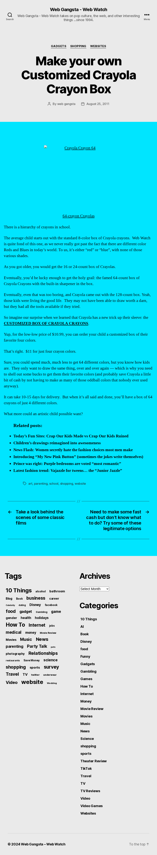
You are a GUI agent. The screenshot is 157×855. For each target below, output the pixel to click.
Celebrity (10, 605)
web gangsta (66, 104)
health (26, 618)
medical (13, 632)
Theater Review (93, 761)
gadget (26, 611)
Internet (37, 625)
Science (87, 739)
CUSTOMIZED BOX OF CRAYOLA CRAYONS (46, 323)
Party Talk (37, 646)
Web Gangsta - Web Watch (78, 9)
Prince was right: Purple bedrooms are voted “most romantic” (67, 463)
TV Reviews (90, 791)
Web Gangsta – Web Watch (43, 844)
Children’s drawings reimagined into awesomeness (57, 443)
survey (51, 667)
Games (86, 679)
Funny (85, 656)
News (42, 639)
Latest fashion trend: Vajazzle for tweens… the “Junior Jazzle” (67, 470)
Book (19, 598)
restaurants (13, 660)
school (53, 483)
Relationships (43, 653)
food (11, 611)
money (30, 632)
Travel (12, 674)
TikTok (86, 768)
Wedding (52, 683)
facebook (51, 605)
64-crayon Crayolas (79, 216)
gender (11, 618)
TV (25, 674)
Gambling (41, 612)
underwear (50, 674)
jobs (52, 625)
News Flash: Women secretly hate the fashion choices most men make (73, 450)
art (30, 483)
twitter (35, 674)
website (80, 483)
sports (35, 667)
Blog (9, 598)
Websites (98, 46)
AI (82, 627)
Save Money (32, 660)
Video (12, 682)
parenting (41, 483)
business (35, 598)
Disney (35, 605)
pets (53, 647)
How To (15, 624)
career (54, 598)
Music (26, 639)
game (56, 611)
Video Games (91, 806)
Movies (11, 640)
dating (22, 605)
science (50, 660)
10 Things (19, 590)
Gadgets (58, 46)
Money (86, 701)
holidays (42, 618)
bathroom (57, 591)
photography (15, 654)
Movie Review (48, 632)
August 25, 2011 (97, 104)
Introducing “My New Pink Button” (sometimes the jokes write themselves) (78, 456)
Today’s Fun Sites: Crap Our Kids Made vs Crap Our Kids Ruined (70, 436)
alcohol (40, 591)
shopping (78, 46)
